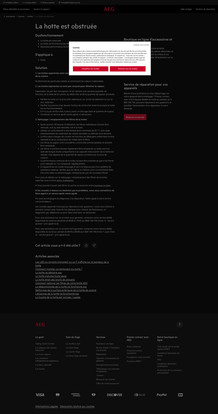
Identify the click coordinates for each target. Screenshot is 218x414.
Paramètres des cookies (90, 68)
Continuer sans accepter (141, 44)
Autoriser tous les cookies (127, 68)
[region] (110, 58)
